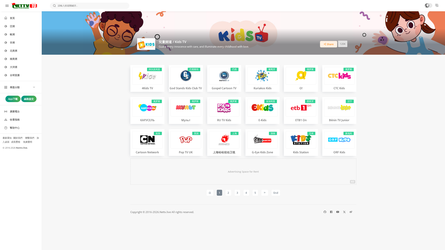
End (275, 192)
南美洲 (13, 58)
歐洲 (12, 34)
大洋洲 (13, 67)
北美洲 (13, 50)
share (330, 44)
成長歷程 (16, 141)
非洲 (12, 42)
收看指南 (15, 119)
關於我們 (18, 137)
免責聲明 (27, 141)
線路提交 (29, 99)
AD (352, 181)
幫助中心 (15, 127)
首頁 (12, 18)
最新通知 (7, 137)
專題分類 (15, 87)
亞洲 (12, 26)
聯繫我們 (30, 137)
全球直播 (15, 75)
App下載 (13, 99)
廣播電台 (15, 111)
